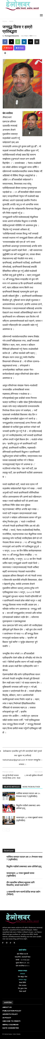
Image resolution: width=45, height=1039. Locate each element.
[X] (11, 41)
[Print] (36, 41)
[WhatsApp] (17, 41)
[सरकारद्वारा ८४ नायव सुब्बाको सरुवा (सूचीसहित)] (8, 820)
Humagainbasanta (12, 36)
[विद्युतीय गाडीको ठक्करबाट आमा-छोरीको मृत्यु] (8, 808)
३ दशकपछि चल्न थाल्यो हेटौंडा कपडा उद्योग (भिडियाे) (23, 893)
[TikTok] (10, 942)
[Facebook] (5, 41)
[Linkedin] (24, 41)
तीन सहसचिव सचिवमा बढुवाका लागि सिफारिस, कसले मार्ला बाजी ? (20, 883)
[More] (5, 53)
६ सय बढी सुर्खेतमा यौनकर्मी (33, 775)
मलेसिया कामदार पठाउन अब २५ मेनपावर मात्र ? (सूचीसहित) (24, 858)
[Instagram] (6, 942)
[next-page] (8, 829)
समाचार (11, 21)
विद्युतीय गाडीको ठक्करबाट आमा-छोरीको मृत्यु (23, 866)
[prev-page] (4, 829)
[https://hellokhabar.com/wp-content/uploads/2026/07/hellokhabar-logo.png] (21, 6)
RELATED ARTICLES (12, 787)
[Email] (30, 41)
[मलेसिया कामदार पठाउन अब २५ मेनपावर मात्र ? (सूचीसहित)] (8, 796)
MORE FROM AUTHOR (31, 787)
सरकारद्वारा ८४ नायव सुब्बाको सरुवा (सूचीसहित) (20, 874)
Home (4, 21)
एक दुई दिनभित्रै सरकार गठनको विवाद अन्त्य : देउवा (11, 776)
